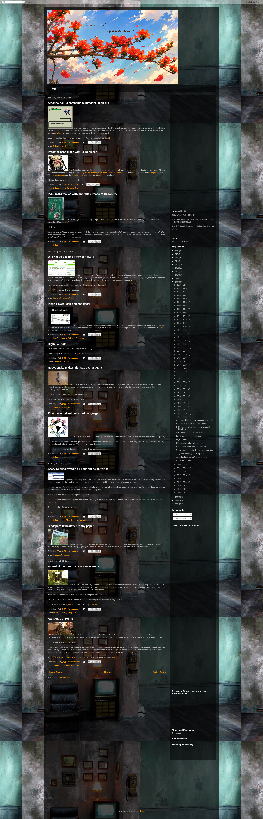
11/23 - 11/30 (182, 299)
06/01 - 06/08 (182, 382)
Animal (55, 613)
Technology (80, 338)
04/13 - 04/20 (182, 403)
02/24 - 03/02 (182, 472)
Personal (56, 555)
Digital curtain (57, 344)
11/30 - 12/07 (182, 295)
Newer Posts (55, 672)
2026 (177, 251)
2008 (177, 282)
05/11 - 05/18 (182, 393)
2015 (177, 261)
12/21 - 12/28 (182, 288)
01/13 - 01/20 (182, 489)
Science (71, 338)
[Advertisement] (192, 114)
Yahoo (71, 298)
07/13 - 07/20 (182, 365)
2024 (177, 257)
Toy (76, 188)
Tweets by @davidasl (180, 241)
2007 (177, 497)
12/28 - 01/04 (182, 285)
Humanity (63, 338)
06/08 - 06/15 (182, 379)
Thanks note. (177, 733)
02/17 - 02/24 (182, 475)
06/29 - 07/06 (182, 368)
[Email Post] (84, 142)
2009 (177, 278)
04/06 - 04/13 (182, 407)
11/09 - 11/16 (182, 306)
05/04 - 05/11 (182, 396)
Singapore (64, 298)
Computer (57, 362)
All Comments (181, 519)
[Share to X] (94, 142)
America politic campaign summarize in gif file (78, 102)
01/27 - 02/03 (182, 482)
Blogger (142, 811)
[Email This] (89, 142)
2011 (177, 271)
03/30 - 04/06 (182, 410)
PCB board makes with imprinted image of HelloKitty (82, 193)
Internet (63, 146)
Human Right (65, 520)
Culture (56, 146)
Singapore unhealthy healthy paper (71, 526)
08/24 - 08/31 (182, 344)
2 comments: (73, 184)
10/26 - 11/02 (182, 313)
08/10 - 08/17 (182, 351)
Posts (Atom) (64, 678)
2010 (177, 275)
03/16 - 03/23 (182, 417)
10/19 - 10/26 (182, 316)
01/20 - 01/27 (182, 486)
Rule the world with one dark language (73, 413)
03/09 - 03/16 (182, 465)
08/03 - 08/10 (182, 354)
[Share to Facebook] (96, 142)
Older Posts (159, 672)
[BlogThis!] (91, 142)
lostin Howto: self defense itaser (69, 303)
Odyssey (70, 188)
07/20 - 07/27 (182, 361)
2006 (177, 500)
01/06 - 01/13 (182, 493)
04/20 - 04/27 (182, 400)
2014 (177, 264)
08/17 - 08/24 (182, 347)
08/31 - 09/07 (182, 340)
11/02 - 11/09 (182, 309)
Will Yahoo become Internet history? (72, 256)
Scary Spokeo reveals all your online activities (78, 468)
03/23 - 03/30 (182, 413)
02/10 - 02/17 (182, 479)
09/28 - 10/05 (182, 327)
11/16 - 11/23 (182, 302)
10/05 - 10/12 (182, 323)
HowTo (55, 338)
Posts (177, 515)
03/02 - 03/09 (182, 468)
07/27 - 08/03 (182, 358)
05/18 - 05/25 (182, 389)
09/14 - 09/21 (182, 334)
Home (53, 89)
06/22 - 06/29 (182, 372)
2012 (177, 268)
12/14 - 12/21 (182, 292)
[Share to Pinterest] (99, 142)
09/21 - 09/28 (182, 330)
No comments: (74, 142)
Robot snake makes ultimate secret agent (75, 367)
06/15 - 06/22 (182, 375)
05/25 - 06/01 (182, 386)
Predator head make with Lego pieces (72, 151)
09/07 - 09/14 (182, 337)
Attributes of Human (61, 618)
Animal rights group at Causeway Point (73, 566)
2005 (177, 504)
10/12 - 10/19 (182, 320)
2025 (177, 254)
